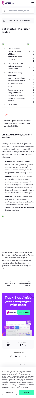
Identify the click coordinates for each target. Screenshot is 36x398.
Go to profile (13, 105)
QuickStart (15, 126)
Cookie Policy (22, 384)
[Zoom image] (3, 44)
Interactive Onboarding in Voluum (10, 283)
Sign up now (24, 312)
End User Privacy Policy (18, 364)
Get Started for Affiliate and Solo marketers (25, 283)
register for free (28, 255)
